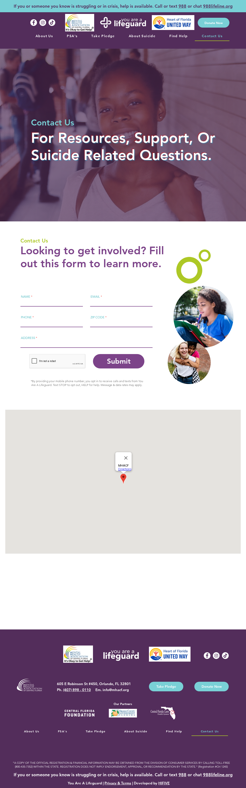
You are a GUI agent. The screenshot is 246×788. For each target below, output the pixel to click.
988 (182, 6)
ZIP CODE (98, 317)
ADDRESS (28, 337)
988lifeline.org (218, 6)
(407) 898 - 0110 (77, 689)
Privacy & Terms (118, 783)
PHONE (26, 317)
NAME (25, 296)
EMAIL (95, 296)
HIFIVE (164, 783)
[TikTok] (52, 22)
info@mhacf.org (116, 689)
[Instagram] (42, 22)
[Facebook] (33, 22)
